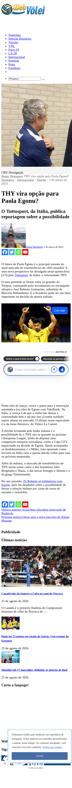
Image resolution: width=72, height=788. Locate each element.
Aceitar (39, 756)
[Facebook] (5, 252)
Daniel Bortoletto (34, 247)
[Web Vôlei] (23, 13)
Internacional (25, 180)
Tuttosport (21, 275)
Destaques (16, 176)
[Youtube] (25, 252)
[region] (39, 746)
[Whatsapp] (18, 252)
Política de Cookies (52, 747)
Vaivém (41, 180)
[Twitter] (12, 252)
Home (5, 176)
